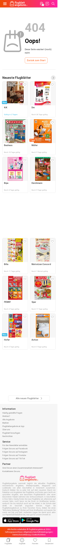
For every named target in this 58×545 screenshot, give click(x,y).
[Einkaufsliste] (47, 3)
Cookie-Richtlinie (39, 535)
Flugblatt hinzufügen (11, 433)
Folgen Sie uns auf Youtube (14, 455)
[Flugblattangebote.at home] (18, 4)
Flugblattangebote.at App (13, 426)
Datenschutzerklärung (21, 535)
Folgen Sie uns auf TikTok (13, 458)
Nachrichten (7, 436)
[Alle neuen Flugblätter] (53, 77)
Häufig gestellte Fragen (12, 413)
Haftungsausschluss (13, 532)
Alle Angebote (8, 419)
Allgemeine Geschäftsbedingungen (38, 532)
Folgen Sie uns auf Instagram (15, 452)
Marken (5, 423)
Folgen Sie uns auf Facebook (15, 448)
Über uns (6, 429)
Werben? (6, 416)
